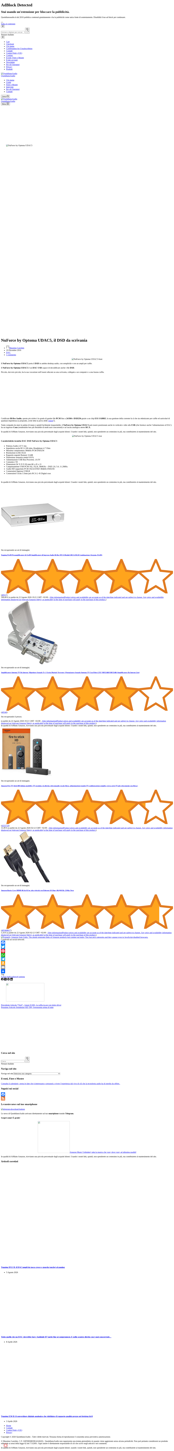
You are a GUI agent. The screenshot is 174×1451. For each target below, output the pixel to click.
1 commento (11, 355)
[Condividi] (87, 971)
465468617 (6, 930)
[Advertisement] (87, 124)
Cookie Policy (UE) (14, 1430)
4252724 (5, 826)
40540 (4, 712)
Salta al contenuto (8, 24)
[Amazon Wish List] (87, 963)
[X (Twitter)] (5, 980)
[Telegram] (87, 959)
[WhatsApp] (87, 955)
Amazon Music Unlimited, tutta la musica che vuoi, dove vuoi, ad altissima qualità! (103, 1152)
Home (8, 1426)
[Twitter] (87, 947)
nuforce (13, 977)
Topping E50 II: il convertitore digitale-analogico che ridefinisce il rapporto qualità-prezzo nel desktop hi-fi (47, 1416)
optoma (21, 977)
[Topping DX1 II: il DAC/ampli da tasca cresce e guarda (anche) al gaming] (50, 1262)
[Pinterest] (87, 951)
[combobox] (13, 1061)
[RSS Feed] (87, 1098)
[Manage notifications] (6, 1445)
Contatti (9, 91)
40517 (4, 595)
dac (3, 977)
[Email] (87, 967)
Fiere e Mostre (12, 85)
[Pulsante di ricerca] (27, 1060)
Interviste (10, 87)
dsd (7, 977)
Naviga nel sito (7, 1073)
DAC (8, 352)
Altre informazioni (82, 598)
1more (50, 421)
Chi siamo (10, 80)
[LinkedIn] (11, 980)
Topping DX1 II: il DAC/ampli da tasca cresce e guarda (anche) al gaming (33, 1267)
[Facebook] (87, 943)
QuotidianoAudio (8, 76)
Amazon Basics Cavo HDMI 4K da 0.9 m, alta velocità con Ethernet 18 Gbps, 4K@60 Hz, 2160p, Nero (37, 890)
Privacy (9, 1432)
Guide (8, 82)
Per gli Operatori (12, 89)
